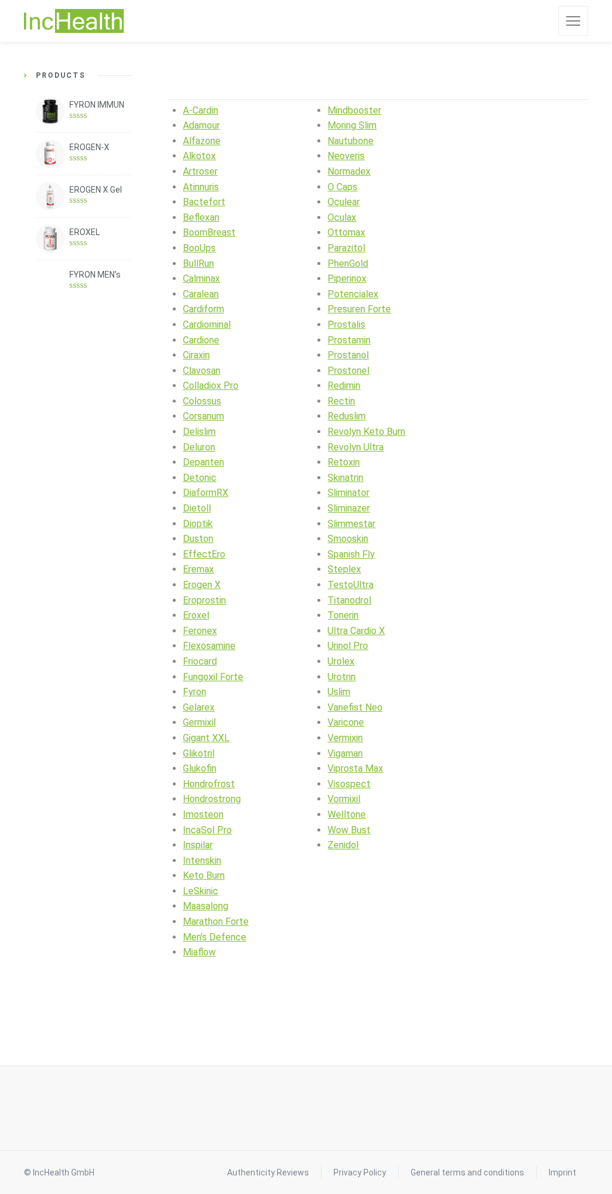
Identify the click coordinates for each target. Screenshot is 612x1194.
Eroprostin (204, 600)
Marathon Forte (216, 921)
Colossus (202, 401)
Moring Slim (352, 125)
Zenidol (343, 845)
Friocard (200, 661)
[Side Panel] (573, 21)
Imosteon (203, 814)
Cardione (201, 340)
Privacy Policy (359, 1172)
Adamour (201, 125)
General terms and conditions (467, 1172)
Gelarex (199, 707)
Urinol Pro (348, 645)
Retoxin (344, 462)
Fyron (194, 691)
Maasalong (205, 906)
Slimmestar (351, 523)
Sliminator (348, 492)
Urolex (341, 661)
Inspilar (198, 845)
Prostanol (348, 355)
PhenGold (348, 263)
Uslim (339, 691)
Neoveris (346, 156)
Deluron (199, 447)
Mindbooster (354, 110)
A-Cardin (200, 110)
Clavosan (202, 370)
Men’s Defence (214, 937)
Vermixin (345, 738)
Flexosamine (209, 645)
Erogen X (202, 584)
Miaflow (199, 952)
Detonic (199, 477)
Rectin (341, 401)
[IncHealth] (74, 21)
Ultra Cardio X (356, 630)
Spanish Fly (351, 554)
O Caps (342, 187)
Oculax (342, 217)
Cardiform (203, 309)
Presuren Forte (359, 309)
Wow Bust (349, 830)
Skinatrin (345, 477)
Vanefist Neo (355, 707)
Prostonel (348, 370)
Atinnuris (201, 187)
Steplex (344, 569)
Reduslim (347, 416)
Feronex (200, 630)
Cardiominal (207, 324)
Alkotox (199, 156)
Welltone (347, 814)
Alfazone (202, 141)
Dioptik (198, 523)
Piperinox (347, 278)
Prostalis (346, 324)
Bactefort (204, 202)
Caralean (201, 294)
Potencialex (353, 294)
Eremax (198, 569)
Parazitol (346, 248)
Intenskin (202, 860)
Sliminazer (349, 508)
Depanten (203, 462)
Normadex (349, 171)
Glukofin (199, 768)
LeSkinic (200, 891)
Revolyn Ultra (356, 447)
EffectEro (204, 554)
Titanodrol (349, 600)
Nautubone (351, 141)
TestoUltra (351, 584)
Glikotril (199, 753)
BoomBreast (209, 232)
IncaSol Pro (207, 830)
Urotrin (342, 677)
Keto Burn (204, 875)
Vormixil (344, 799)
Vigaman (345, 753)
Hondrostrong (212, 799)
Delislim (199, 431)
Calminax (201, 278)
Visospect (349, 784)
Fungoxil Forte (213, 677)
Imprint (562, 1172)
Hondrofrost (209, 784)
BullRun (198, 263)
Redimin (344, 385)
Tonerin (343, 615)
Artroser (200, 171)
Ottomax (346, 232)
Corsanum (203, 416)
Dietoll (197, 508)
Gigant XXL (206, 738)
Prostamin (349, 340)
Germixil (199, 722)
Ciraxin (196, 355)
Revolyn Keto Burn (366, 431)
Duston (198, 538)
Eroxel (196, 615)
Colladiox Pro (210, 385)
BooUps (199, 248)
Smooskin (348, 538)
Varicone (346, 722)
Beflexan (201, 217)
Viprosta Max (355, 768)
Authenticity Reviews (268, 1172)
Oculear (344, 202)
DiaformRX (205, 492)
